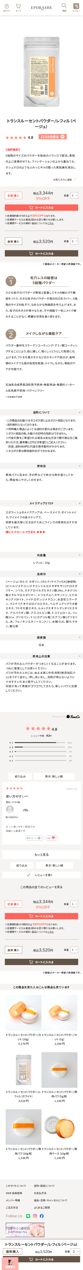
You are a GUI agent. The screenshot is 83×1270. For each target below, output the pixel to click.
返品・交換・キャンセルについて (51, 1200)
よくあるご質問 (42, 1207)
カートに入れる (44, 207)
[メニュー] (76, 6)
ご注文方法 (12, 1207)
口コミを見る (52, 136)
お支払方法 (40, 1193)
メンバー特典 (13, 1200)
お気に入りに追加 (62, 179)
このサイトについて (16, 1186)
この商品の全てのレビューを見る (41, 887)
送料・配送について (44, 1186)
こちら (51, 223)
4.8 (30, 137)
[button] (10, 1263)
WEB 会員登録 (14, 1193)
